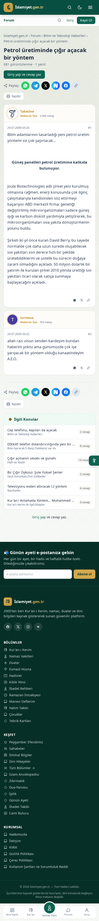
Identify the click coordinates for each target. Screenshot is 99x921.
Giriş (70, 20)
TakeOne (27, 111)
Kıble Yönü (17, 682)
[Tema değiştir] (79, 7)
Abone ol (84, 574)
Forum (9, 20)
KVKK (13, 847)
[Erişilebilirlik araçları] (94, 461)
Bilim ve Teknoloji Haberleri (65, 35)
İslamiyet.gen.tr (16, 35)
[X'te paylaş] (45, 85)
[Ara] (69, 7)
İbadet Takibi (19, 806)
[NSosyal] (38, 627)
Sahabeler (17, 748)
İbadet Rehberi (20, 688)
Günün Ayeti (18, 800)
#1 (90, 128)
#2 (90, 334)
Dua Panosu (18, 787)
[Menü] (90, 7)
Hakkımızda (18, 834)
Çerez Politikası (20, 860)
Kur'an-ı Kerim (20, 650)
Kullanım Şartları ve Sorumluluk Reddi (38, 866)
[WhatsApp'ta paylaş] (25, 85)
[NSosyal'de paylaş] (56, 85)
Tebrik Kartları (20, 721)
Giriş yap (39, 517)
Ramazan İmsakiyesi (25, 695)
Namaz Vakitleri (21, 656)
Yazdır (16, 96)
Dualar (14, 662)
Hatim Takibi (18, 708)
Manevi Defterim (22, 701)
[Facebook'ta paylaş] (66, 85)
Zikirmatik (16, 781)
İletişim (15, 841)
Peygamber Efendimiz (26, 742)
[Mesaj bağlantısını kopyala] (88, 300)
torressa (26, 317)
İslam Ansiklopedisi (24, 774)
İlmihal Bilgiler (20, 755)
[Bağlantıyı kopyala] (76, 85)
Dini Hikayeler (20, 761)
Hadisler (15, 675)
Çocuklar (16, 714)
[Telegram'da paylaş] (35, 85)
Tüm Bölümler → (22, 768)
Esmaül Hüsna (20, 669)
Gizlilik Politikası (21, 854)
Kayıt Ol (86, 20)
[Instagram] (28, 627)
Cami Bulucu (19, 813)
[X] (18, 627)
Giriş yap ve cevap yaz (24, 74)
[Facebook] (8, 627)
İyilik (12, 794)
